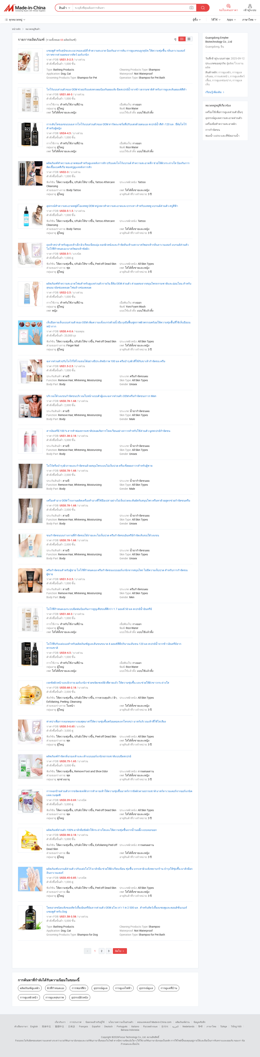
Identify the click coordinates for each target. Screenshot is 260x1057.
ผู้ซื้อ (195, 19)
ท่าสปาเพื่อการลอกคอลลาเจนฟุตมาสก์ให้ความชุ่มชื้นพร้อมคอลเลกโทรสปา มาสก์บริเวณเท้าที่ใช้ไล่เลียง (106, 721)
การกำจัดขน (212, 130)
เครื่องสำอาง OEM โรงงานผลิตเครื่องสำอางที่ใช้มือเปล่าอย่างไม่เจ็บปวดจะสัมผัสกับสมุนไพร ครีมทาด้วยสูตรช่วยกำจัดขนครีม (118, 500)
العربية (175, 1026)
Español (96, 1026)
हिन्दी (200, 1026)
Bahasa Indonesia (130, 1029)
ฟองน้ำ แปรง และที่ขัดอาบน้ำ (222, 135)
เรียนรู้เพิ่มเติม (215, 92)
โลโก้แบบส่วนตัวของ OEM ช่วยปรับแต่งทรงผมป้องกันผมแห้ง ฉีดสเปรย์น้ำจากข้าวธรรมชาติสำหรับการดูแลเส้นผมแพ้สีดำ (116, 89)
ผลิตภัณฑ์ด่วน (182, 1022)
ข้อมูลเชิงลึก (199, 1022)
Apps (230, 19)
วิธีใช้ (214, 19)
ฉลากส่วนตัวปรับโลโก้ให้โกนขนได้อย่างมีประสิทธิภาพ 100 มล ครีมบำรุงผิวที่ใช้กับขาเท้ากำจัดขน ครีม (105, 361)
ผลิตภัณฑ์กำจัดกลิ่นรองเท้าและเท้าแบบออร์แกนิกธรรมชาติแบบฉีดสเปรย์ (88, 756)
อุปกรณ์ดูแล (101, 988)
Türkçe (223, 1026)
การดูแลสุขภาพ (54, 997)
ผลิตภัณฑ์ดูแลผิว (30, 988)
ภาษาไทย (211, 1026)
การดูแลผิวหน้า (29, 997)
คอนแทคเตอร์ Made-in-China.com (154, 1022)
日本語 (71, 1026)
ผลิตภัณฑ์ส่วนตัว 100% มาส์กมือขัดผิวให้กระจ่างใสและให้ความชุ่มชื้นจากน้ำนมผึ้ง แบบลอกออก (101, 830)
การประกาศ (75, 1022)
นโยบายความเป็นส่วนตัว (120, 1022)
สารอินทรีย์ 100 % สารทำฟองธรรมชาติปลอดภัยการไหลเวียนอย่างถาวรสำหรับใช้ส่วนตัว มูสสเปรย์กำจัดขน (108, 431)
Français (83, 1026)
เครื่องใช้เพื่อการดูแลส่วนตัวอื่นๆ (224, 112)
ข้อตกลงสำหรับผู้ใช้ (94, 1022)
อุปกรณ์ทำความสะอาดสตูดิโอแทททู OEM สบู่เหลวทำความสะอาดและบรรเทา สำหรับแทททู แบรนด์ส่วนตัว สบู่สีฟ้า (112, 206)
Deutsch (108, 1026)
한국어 (164, 1026)
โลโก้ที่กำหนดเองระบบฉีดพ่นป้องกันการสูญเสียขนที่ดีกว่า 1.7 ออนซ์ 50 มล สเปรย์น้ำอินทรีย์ (99, 609)
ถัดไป (120, 951)
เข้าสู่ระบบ (250, 10)
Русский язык (150, 1026)
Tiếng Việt (236, 1026)
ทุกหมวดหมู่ (15, 19)
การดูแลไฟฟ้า (123, 988)
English (34, 1026)
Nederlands (188, 1026)
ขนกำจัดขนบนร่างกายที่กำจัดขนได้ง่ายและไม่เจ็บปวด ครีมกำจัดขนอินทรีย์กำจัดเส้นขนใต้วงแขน (102, 535)
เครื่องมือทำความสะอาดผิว (220, 124)
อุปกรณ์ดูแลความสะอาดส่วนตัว (223, 118)
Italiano (135, 1026)
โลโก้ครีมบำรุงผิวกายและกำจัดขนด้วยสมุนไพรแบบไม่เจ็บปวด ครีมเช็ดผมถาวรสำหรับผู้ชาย (99, 465)
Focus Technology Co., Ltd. (132, 1037)
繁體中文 (59, 1026)
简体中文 (46, 1026)
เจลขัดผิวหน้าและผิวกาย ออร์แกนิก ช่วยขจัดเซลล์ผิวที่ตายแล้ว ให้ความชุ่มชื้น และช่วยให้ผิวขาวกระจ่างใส (107, 682)
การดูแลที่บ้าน (169, 988)
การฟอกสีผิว (79, 988)
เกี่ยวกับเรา (60, 1022)
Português (122, 1026)
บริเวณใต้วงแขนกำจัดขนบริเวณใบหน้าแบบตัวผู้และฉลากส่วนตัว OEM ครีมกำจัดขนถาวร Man (101, 396)
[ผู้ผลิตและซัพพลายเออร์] (24, 8)
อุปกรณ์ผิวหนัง (79, 997)
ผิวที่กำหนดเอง (55, 988)
